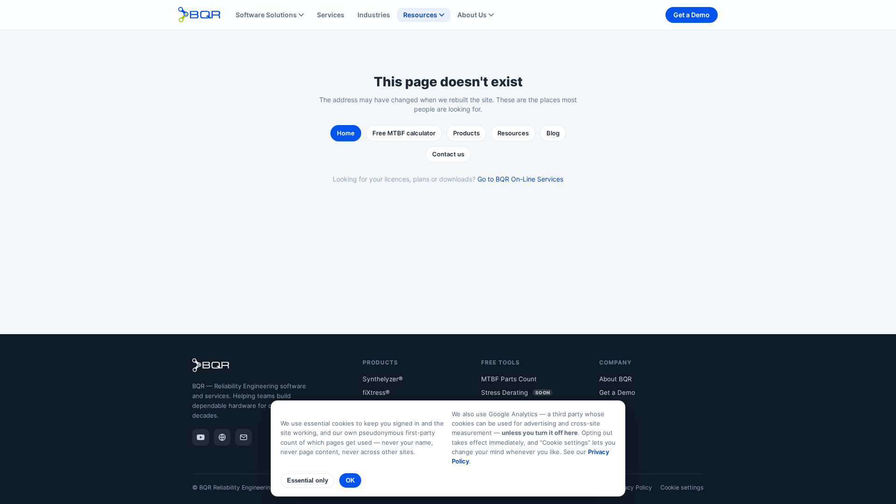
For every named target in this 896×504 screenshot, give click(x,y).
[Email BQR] (243, 437)
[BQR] (222, 437)
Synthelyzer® (383, 379)
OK (350, 480)
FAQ (605, 420)
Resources (420, 15)
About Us (472, 15)
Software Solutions (266, 15)
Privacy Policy (632, 487)
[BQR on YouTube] (200, 437)
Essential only (307, 480)
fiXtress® (376, 392)
